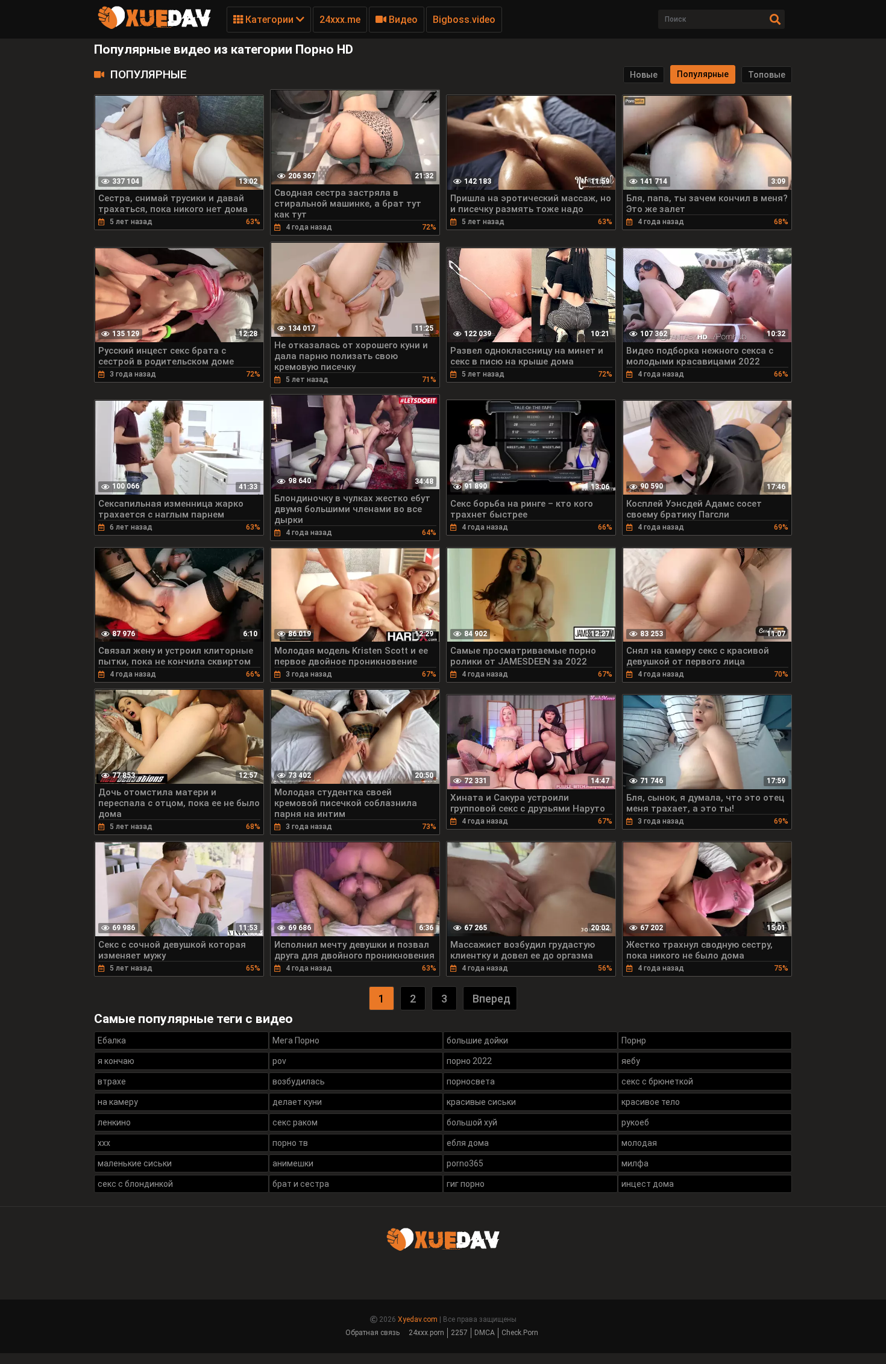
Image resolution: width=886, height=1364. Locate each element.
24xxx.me (339, 19)
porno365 (465, 1163)
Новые (644, 75)
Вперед (492, 998)
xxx (104, 1143)
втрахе (112, 1081)
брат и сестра (300, 1184)
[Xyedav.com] (154, 27)
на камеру (118, 1102)
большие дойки (477, 1040)
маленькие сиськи (135, 1163)
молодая (639, 1143)
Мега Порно (295, 1040)
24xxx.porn (426, 1332)
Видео (402, 19)
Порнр (633, 1040)
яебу (630, 1061)
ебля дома (468, 1143)
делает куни (297, 1102)
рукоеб (635, 1122)
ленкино (114, 1122)
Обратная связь (372, 1332)
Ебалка (112, 1040)
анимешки (292, 1163)
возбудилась (298, 1081)
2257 (459, 1332)
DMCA (484, 1332)
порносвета (471, 1081)
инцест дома (647, 1184)
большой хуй (472, 1122)
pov (279, 1061)
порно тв (290, 1143)
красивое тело (650, 1102)
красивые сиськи (481, 1102)
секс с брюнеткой (657, 1081)
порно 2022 (469, 1061)
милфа (635, 1163)
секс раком (295, 1122)
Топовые (766, 75)
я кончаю (116, 1061)
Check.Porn (519, 1332)
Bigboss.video (464, 19)
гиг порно (466, 1184)
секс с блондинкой (135, 1184)
